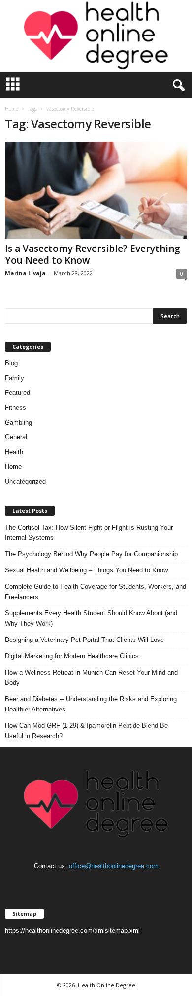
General (16, 437)
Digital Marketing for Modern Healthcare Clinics (72, 656)
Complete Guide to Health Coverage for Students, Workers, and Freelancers (95, 592)
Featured (17, 392)
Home (11, 109)
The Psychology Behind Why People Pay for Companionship (91, 554)
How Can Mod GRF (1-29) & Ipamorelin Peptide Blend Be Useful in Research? (86, 731)
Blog (11, 363)
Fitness (15, 407)
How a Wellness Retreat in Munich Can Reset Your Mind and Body (91, 677)
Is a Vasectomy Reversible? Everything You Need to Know (92, 254)
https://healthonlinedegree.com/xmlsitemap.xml (72, 930)
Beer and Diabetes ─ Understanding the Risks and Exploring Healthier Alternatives (91, 704)
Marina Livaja (25, 273)
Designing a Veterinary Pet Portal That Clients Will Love (84, 639)
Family (14, 378)
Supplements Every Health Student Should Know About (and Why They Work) (91, 618)
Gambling (18, 422)
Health (14, 452)
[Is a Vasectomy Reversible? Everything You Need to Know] (96, 190)
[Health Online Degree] (96, 36)
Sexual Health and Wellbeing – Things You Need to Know (86, 570)
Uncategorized (25, 481)
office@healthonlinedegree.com (114, 866)
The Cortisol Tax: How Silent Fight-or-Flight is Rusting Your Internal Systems (89, 532)
